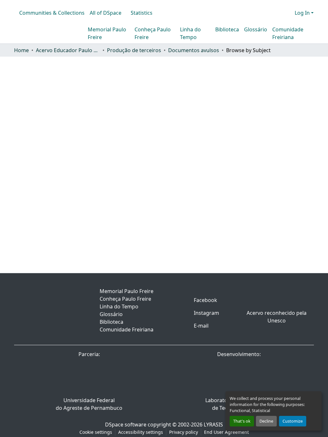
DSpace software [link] (125, 424)
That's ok (241, 421)
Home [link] (21, 50)
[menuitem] (108, 13)
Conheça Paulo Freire (153, 33)
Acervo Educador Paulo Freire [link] (68, 50)
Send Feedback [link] (252, 432)
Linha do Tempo (190, 33)
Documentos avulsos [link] (193, 50)
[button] (279, 13)
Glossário (255, 29)
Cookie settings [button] (76, 432)
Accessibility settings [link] (121, 432)
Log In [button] (303, 12)
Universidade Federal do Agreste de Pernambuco (89, 404)
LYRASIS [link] (213, 424)
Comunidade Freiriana (287, 33)
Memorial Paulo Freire (107, 33)
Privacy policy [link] (164, 432)
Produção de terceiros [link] (134, 50)
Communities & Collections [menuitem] (52, 12)
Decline (266, 421)
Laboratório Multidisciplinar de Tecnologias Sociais (239, 404)
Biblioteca (227, 29)
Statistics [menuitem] (141, 12)
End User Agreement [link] (207, 432)
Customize (293, 421)
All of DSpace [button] (105, 12)
